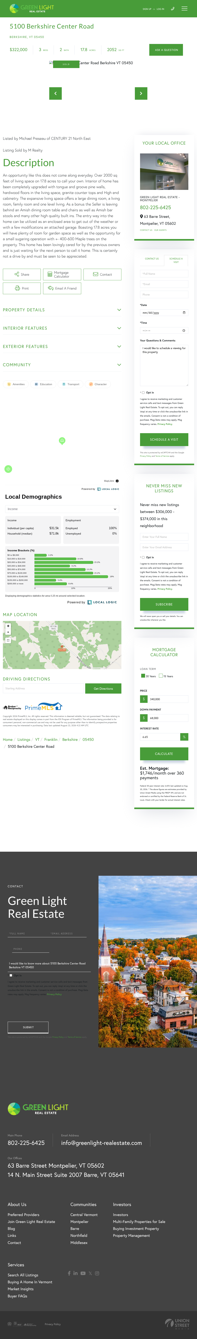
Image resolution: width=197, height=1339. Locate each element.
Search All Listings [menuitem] (23, 1275)
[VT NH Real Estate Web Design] (177, 1324)
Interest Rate (149, 728)
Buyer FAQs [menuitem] (17, 1296)
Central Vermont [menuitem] (84, 1214)
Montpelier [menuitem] (79, 1221)
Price (143, 690)
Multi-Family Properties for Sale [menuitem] (139, 1221)
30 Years (151, 676)
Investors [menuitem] (120, 1214)
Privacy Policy (165, 424)
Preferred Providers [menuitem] (23, 1214)
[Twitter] (90, 1273)
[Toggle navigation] (184, 8)
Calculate (164, 754)
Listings (24, 739)
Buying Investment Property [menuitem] (136, 1228)
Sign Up (147, 9)
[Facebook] (69, 1273)
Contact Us (146, 230)
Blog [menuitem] (11, 1228)
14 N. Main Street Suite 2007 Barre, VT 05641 (66, 1175)
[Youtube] (83, 1273)
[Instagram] (97, 1273)
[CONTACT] (166, 50)
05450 (88, 739)
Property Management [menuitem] (131, 1235)
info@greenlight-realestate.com (101, 1143)
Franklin (51, 739)
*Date (143, 305)
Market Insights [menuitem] (21, 1288)
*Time (143, 322)
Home (8, 739)
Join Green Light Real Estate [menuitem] (31, 1221)
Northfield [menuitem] (78, 1235)
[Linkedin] (75, 1273)
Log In (160, 9)
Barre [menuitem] (74, 1228)
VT (37, 739)
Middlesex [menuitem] (79, 1242)
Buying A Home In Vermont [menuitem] (30, 1281)
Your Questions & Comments (157, 340)
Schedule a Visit (176, 260)
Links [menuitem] (12, 1235)
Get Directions (103, 688)
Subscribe (164, 604)
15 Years (168, 676)
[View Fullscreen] (8, 640)
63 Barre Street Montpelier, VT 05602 (56, 1165)
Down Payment (150, 709)
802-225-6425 (155, 207)
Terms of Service (162, 456)
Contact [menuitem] (14, 1242)
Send (28, 1027)
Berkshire (70, 739)
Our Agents (160, 230)
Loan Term (148, 669)
